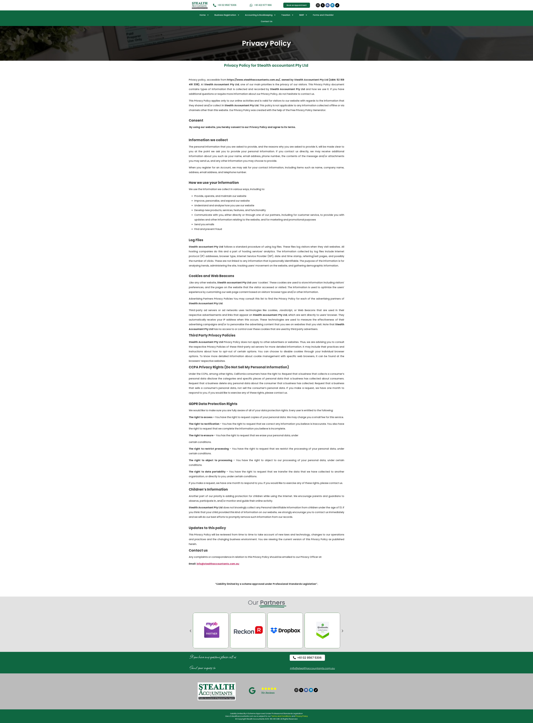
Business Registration (225, 15)
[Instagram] (318, 5)
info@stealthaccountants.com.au (312, 668)
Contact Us (266, 21)
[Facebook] (327, 5)
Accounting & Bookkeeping (258, 15)
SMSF (301, 15)
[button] (190, 631)
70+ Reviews (268, 692)
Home (203, 15)
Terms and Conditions (281, 716)
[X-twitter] (323, 5)
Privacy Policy (302, 716)
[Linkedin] (332, 5)
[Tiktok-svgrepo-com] (337, 5)
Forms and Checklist (323, 15)
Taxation (285, 15)
